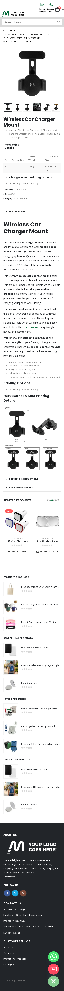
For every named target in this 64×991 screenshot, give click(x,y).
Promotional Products (14, 958)
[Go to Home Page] (4, 30)
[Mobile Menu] (4, 6)
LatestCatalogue (42, 10)
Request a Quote (17, 551)
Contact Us (9, 953)
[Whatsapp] (53, 956)
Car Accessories (20, 198)
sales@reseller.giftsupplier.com (26, 914)
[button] (7, 73)
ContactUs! (50, 10)
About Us (8, 947)
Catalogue (8, 964)
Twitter (15, 893)
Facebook (7, 893)
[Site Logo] (13, 13)
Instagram (23, 893)
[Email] (53, 969)
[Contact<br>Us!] (51, 4)
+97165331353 (18, 920)
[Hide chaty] (53, 981)
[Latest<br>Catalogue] (42, 4)
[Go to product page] (47, 521)
